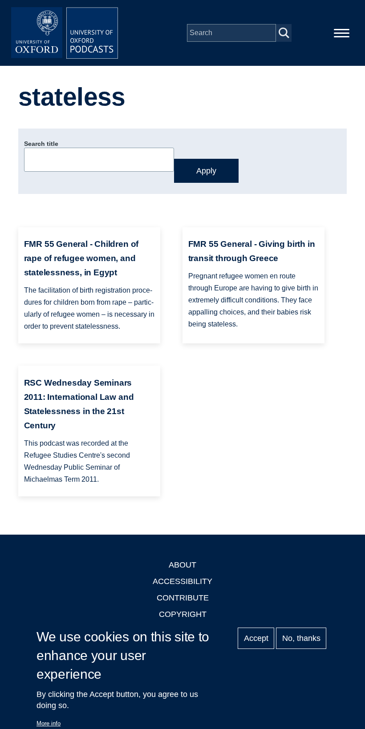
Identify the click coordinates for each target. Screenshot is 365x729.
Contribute (183, 597)
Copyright (183, 614)
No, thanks (301, 638)
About (182, 564)
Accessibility (182, 581)
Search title (41, 143)
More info (48, 723)
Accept (256, 638)
